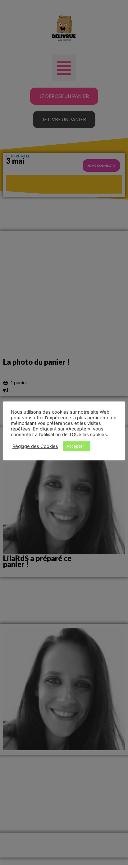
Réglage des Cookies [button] (35, 446)
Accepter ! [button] (76, 446)
